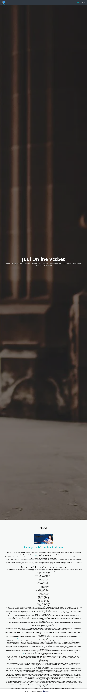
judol (36, 555)
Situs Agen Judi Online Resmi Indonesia (43, 547)
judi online (45, 557)
